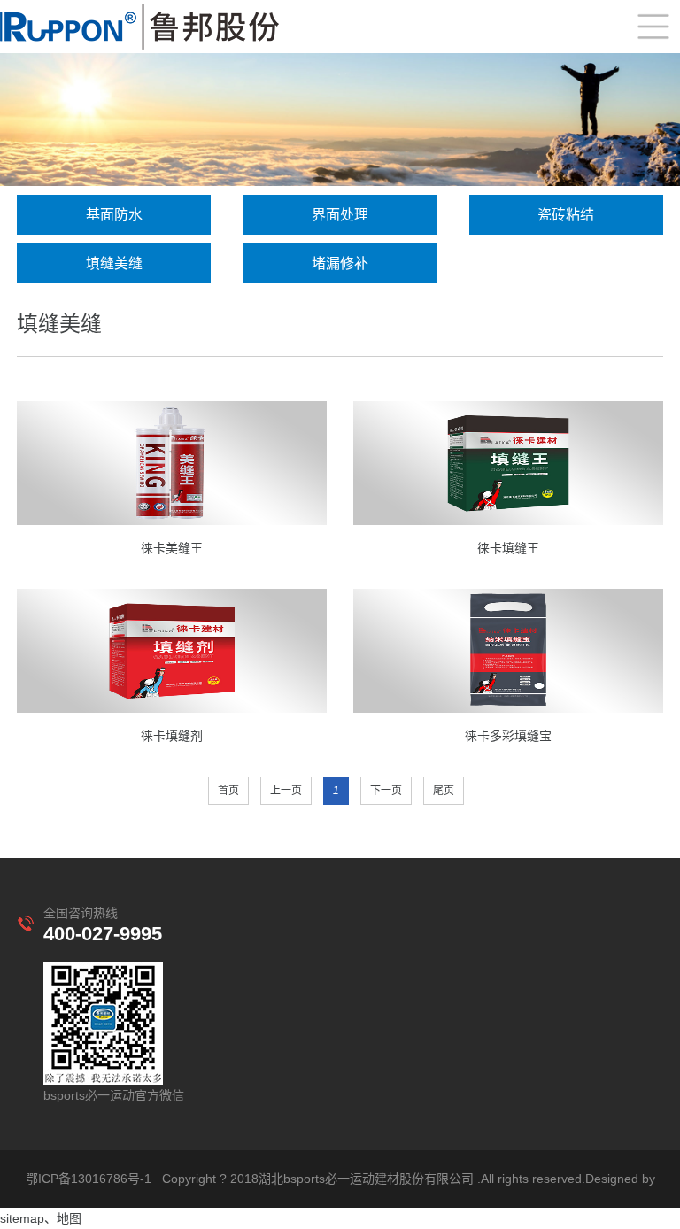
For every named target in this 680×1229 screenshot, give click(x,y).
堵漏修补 (340, 263)
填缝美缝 (114, 263)
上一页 (286, 791)
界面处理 (340, 214)
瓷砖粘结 (565, 214)
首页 (228, 791)
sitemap (22, 1218)
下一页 (386, 791)
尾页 (443, 791)
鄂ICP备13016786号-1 (88, 1178)
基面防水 (114, 214)
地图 (69, 1218)
